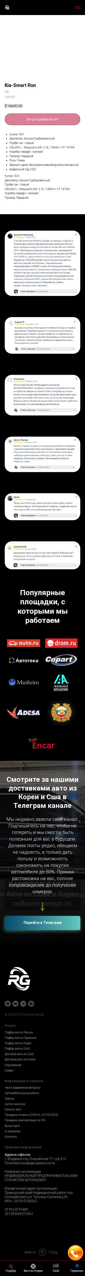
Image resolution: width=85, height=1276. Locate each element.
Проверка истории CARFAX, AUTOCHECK (31, 1115)
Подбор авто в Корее (18, 1043)
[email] (15, 1004)
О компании (13, 1131)
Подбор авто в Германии (20, 1037)
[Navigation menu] (77, 7)
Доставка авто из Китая (20, 1059)
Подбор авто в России (19, 1032)
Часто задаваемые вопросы (22, 1087)
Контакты (11, 1136)
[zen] (8, 1004)
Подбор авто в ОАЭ (17, 1048)
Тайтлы (9, 1098)
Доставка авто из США (19, 1054)
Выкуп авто (12, 1126)
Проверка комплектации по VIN (25, 1120)
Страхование (13, 1065)
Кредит (9, 1070)
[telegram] (23, 1004)
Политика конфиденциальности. (30, 1163)
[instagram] (31, 1004)
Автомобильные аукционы (22, 1093)
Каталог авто (13, 1109)
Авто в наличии (15, 1104)
